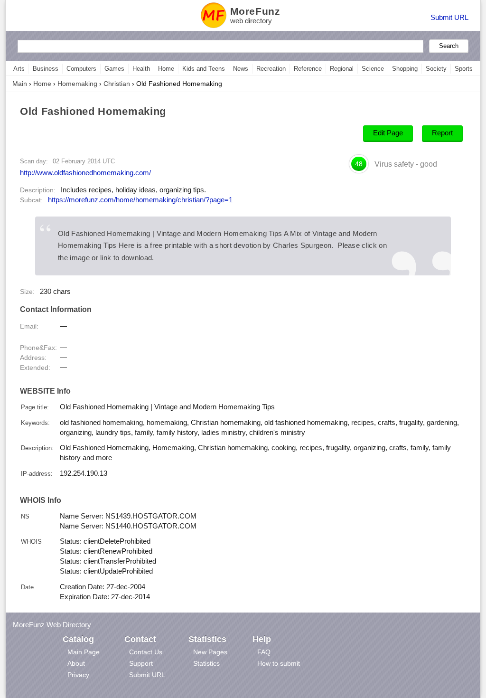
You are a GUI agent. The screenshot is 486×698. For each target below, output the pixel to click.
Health (141, 68)
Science (373, 68)
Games (114, 68)
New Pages (210, 652)
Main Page (83, 652)
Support (141, 663)
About (76, 663)
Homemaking (77, 83)
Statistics (206, 663)
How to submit (278, 663)
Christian (116, 83)
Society (436, 68)
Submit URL (449, 17)
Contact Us (145, 652)
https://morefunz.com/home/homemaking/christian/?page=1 (140, 200)
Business (45, 68)
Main (19, 83)
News (240, 68)
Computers (81, 68)
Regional (342, 68)
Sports (464, 68)
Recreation (271, 68)
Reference (308, 68)
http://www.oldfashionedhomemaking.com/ (85, 173)
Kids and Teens (203, 68)
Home (166, 68)
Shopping (405, 68)
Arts (19, 68)
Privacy (78, 675)
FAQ (264, 652)
